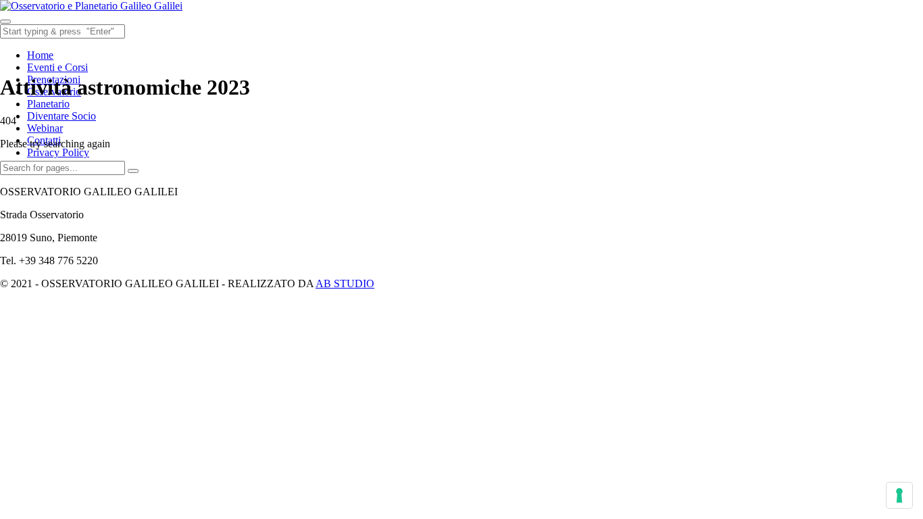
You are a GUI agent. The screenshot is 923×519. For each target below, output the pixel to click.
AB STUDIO (345, 283)
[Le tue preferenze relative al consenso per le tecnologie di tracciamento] (899, 495)
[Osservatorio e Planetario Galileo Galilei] (91, 5)
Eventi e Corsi (57, 67)
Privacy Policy (58, 152)
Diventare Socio (61, 116)
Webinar (45, 128)
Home (40, 55)
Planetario (48, 103)
